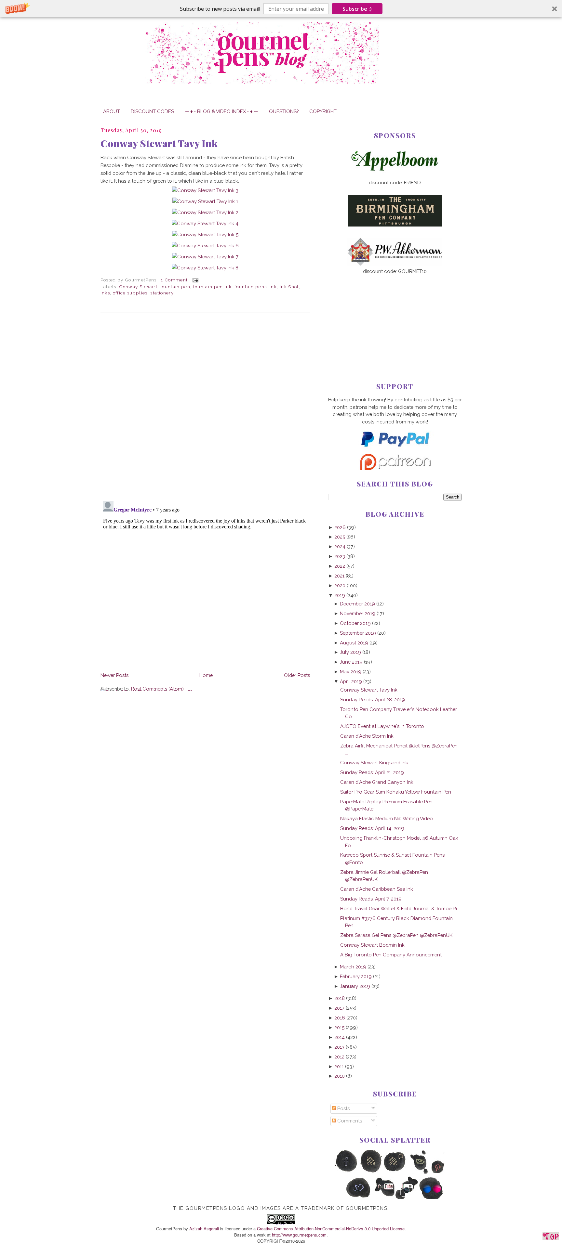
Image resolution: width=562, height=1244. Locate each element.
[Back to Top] (550, 1237)
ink (273, 286)
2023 (339, 556)
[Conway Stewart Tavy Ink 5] (205, 234)
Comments (349, 1120)
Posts (343, 1108)
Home (206, 675)
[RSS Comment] (395, 1172)
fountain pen (175, 286)
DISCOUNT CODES (152, 111)
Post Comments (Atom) (157, 689)
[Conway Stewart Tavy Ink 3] (205, 190)
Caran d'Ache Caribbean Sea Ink (376, 889)
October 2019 (355, 623)
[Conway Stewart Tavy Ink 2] (205, 212)
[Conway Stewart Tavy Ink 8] (205, 267)
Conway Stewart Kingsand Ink (374, 762)
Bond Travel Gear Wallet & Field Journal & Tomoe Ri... (400, 908)
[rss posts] (370, 1172)
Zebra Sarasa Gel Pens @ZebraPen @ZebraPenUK (396, 935)
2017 (339, 1008)
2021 (339, 575)
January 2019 (355, 986)
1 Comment (174, 279)
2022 (339, 566)
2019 (339, 595)
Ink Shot (289, 286)
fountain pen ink (212, 286)
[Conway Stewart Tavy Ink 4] (205, 223)
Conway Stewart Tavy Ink (159, 143)
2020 (339, 585)
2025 (339, 536)
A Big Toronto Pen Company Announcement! (391, 954)
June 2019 (351, 662)
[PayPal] (395, 449)
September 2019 (358, 633)
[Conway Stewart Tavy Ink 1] (205, 201)
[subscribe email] (419, 1172)
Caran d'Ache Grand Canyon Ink (376, 782)
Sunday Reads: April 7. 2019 (371, 898)
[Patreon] (395, 468)
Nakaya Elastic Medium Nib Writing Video (386, 818)
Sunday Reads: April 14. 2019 (372, 828)
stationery (161, 292)
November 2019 (357, 613)
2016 (339, 1017)
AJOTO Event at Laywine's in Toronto (382, 726)
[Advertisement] (395, 317)
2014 (339, 1037)
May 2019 (350, 671)
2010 (339, 1076)
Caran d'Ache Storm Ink (367, 736)
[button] (281, 8)
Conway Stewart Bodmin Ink (372, 945)
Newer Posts (114, 675)
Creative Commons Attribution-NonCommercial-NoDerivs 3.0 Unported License (331, 1228)
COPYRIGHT (323, 111)
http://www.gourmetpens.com (299, 1235)
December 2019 (357, 603)
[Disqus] (205, 407)
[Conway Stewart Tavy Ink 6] (205, 245)
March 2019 (353, 966)
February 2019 (356, 976)
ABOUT (111, 111)
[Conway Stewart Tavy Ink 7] (205, 256)
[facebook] (346, 1172)
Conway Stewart (138, 286)
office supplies (130, 292)
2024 (339, 546)
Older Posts (297, 675)
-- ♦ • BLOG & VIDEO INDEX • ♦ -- (221, 111)
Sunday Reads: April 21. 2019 (372, 772)
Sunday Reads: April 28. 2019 (372, 699)
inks (105, 292)
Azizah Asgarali (204, 1228)
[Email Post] (194, 279)
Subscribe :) (357, 8)
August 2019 (354, 642)
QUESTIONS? (284, 111)
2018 (339, 998)
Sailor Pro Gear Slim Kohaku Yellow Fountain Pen (395, 792)
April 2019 (351, 681)
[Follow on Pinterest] (444, 1172)
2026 (340, 527)
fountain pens (250, 286)
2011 (339, 1066)
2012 (339, 1056)
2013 (339, 1047)
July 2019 (350, 652)
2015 (339, 1027)
